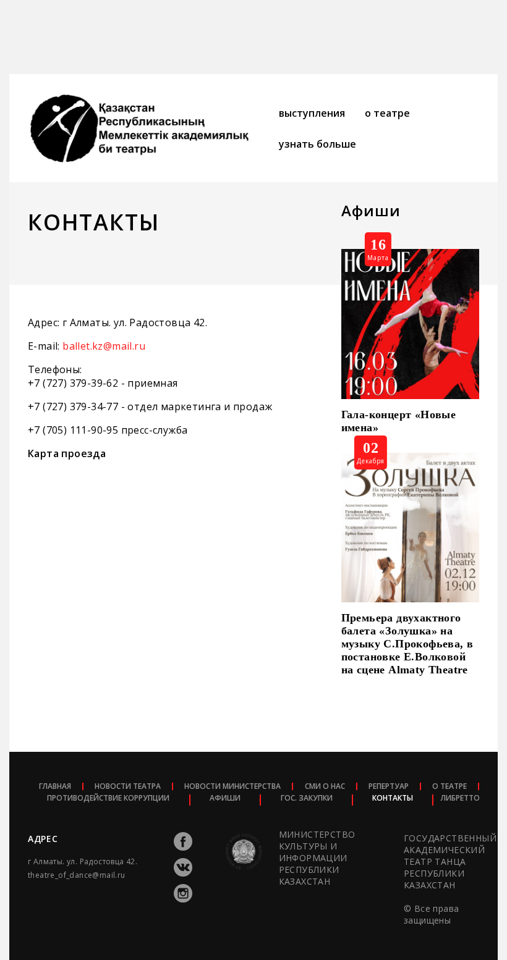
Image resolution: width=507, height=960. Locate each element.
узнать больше (317, 144)
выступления (312, 113)
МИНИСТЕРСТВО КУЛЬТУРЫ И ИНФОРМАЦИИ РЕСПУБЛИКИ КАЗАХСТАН (317, 858)
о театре (387, 113)
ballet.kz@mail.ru (103, 346)
